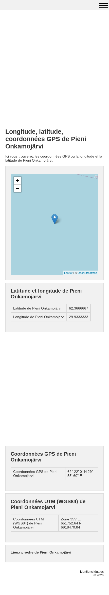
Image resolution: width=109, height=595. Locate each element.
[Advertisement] (54, 69)
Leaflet (68, 273)
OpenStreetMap (87, 273)
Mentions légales (92, 572)
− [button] (17, 188)
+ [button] (17, 180)
